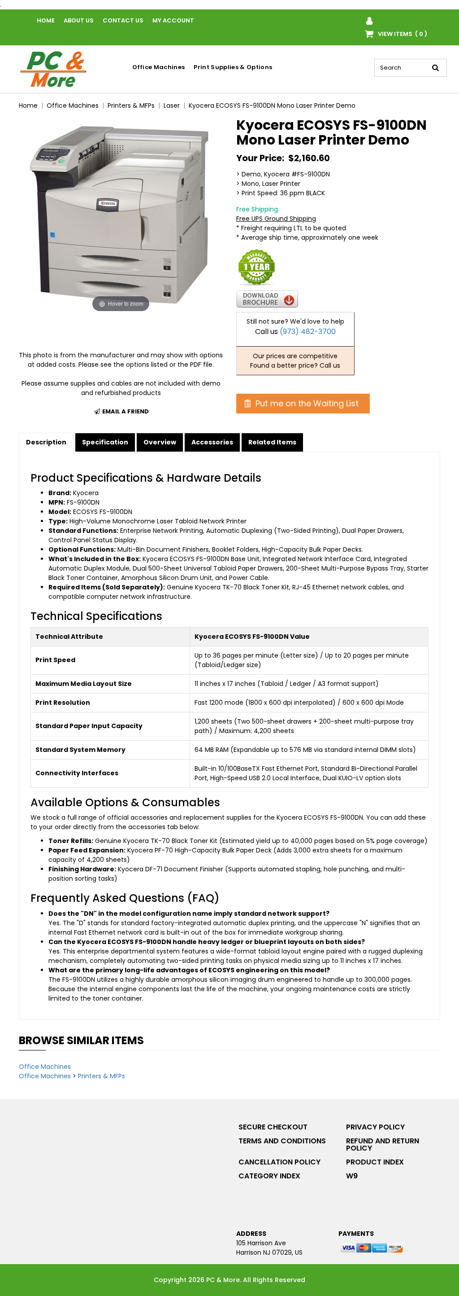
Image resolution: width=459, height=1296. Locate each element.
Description (46, 442)
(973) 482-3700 (308, 331)
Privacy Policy (375, 1127)
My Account (173, 20)
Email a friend (125, 411)
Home (46, 20)
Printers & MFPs (101, 1076)
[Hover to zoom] (121, 215)
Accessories (212, 442)
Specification (105, 442)
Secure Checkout (272, 1127)
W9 (352, 1176)
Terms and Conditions (282, 1141)
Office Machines (158, 67)
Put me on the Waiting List (306, 403)
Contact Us (123, 20)
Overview (159, 442)
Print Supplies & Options (233, 67)
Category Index (269, 1176)
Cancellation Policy (279, 1162)
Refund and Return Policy (382, 1144)
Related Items (272, 442)
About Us (79, 20)
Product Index (375, 1162)
